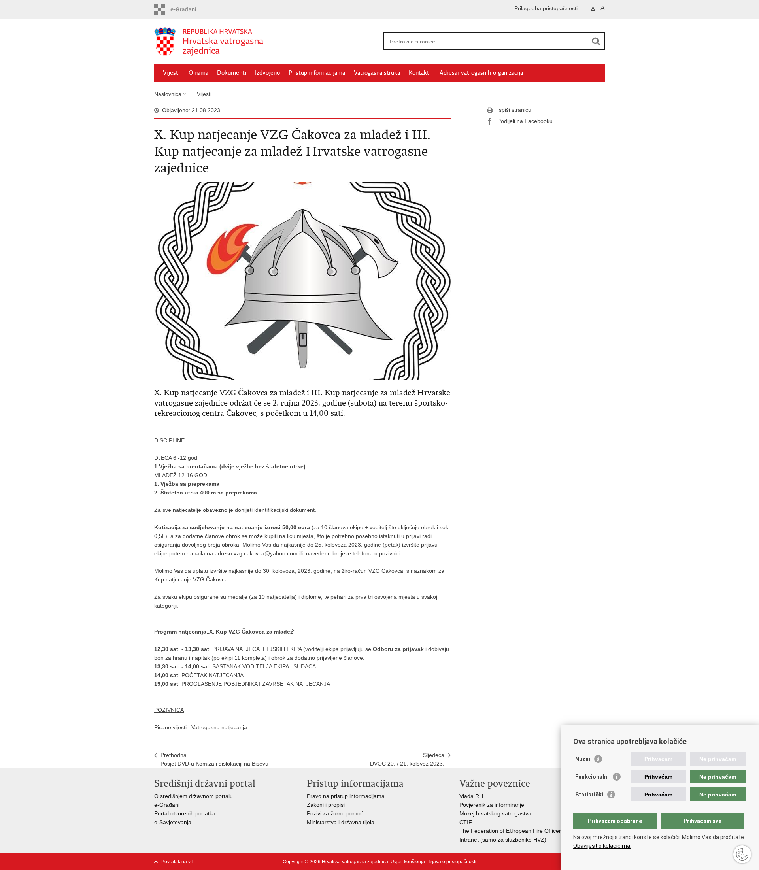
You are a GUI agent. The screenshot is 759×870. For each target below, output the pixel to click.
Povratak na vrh (178, 861)
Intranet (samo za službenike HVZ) (502, 839)
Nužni (582, 759)
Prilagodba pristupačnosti (546, 8)
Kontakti (420, 72)
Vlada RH (471, 796)
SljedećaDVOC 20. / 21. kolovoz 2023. (407, 759)
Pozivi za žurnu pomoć (335, 813)
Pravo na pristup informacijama (346, 796)
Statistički (589, 794)
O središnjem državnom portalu (193, 796)
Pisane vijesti (170, 727)
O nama (198, 72)
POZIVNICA (169, 710)
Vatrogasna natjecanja (219, 727)
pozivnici (389, 553)
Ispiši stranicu (514, 110)
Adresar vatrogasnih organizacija (481, 72)
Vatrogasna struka (377, 72)
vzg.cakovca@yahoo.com (266, 553)
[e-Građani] (188, 9)
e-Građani (166, 805)
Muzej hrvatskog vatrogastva (495, 813)
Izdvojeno (267, 72)
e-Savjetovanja (172, 822)
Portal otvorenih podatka (184, 813)
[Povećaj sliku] (302, 280)
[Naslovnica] (267, 41)
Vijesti (171, 72)
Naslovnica (167, 94)
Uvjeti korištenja (408, 861)
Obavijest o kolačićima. (602, 846)
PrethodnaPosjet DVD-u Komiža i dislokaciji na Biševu (214, 759)
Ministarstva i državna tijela (340, 822)
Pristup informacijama (317, 72)
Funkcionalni (592, 777)
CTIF (465, 822)
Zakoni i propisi (326, 805)
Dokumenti (231, 72)
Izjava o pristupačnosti (452, 861)
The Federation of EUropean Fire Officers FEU (517, 831)
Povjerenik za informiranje (491, 805)
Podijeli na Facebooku (525, 121)
